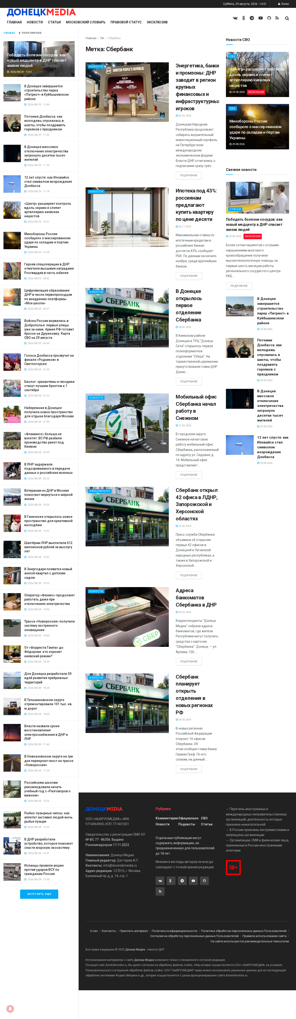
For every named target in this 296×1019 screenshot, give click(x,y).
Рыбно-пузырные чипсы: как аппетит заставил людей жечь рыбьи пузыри (48, 817)
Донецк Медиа (135, 949)
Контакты (109, 931)
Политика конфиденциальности (174, 931)
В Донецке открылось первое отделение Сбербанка (189, 305)
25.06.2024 (184, 526)
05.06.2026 (184, 115)
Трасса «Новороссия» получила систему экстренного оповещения (49, 626)
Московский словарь (85, 22)
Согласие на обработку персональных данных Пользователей (194, 936)
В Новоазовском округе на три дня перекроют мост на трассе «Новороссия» (48, 761)
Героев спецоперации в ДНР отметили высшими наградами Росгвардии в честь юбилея (49, 268)
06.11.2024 (184, 226)
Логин (285, 4)
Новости (35, 22)
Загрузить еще (39, 894)
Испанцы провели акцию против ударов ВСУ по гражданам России (44, 870)
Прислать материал (134, 931)
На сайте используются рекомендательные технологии (250, 941)
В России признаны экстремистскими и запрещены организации (257, 832)
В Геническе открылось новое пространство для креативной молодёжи (48, 521)
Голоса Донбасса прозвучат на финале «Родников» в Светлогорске (49, 360)
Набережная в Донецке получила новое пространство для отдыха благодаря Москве (49, 412)
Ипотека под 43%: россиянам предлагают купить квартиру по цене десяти (196, 205)
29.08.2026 (238, 92)
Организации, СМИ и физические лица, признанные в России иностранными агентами (257, 845)
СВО (232, 56)
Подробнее (188, 175)
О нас (94, 931)
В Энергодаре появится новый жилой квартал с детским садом (48, 573)
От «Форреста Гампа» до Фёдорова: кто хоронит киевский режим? (43, 652)
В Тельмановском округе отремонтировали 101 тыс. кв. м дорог (48, 704)
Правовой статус (126, 22)
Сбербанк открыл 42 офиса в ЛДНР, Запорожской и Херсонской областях (197, 504)
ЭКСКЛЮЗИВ (256, 92)
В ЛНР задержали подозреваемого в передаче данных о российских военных (48, 468)
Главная (14, 22)
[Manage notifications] (10, 1009)
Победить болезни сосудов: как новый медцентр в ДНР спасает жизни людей (36, 60)
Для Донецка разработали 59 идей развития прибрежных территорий (47, 678)
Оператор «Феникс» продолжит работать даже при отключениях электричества (49, 599)
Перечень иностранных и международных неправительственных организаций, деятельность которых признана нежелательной (256, 816)
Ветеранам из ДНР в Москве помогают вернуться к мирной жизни (48, 495)
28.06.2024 (184, 327)
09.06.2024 (184, 612)
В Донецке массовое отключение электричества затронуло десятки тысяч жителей (270, 405)
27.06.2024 (184, 425)
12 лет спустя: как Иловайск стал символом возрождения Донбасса (48, 182)
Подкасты (186, 824)
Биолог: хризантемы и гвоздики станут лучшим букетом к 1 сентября (49, 386)
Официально (99, 491)
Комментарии (167, 818)
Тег (102, 38)
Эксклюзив (157, 22)
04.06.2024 (184, 719)
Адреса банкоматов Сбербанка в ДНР (196, 598)
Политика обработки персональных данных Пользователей (244, 931)
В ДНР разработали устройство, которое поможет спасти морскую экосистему (48, 843)
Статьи (54, 22)
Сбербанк (114, 38)
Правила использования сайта (265, 936)
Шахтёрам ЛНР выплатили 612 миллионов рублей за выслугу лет (48, 547)
